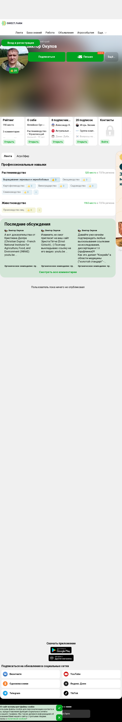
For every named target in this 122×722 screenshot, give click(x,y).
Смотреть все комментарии (58, 272)
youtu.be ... (10, 254)
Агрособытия (85, 32)
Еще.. (101, 32)
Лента (19, 32)
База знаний (34, 32)
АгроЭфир (23, 156)
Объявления (66, 32)
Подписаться (46, 56)
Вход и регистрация (20, 42)
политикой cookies (16, 719)
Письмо (93, 55)
